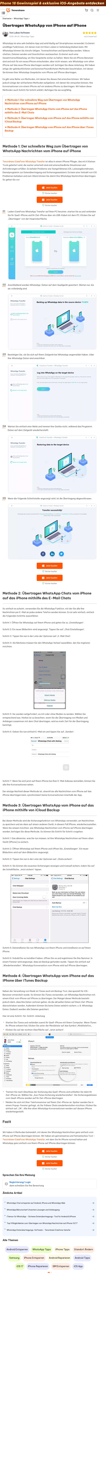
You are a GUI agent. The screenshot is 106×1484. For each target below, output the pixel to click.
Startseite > (8, 18)
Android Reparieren (59, 1257)
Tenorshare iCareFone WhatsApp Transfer (24, 161)
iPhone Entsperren (34, 1257)
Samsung (14, 1257)
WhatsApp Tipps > (22, 18)
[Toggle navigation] (97, 10)
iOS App (78, 1266)
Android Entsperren (17, 1249)
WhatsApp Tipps (27, 36)
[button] (49, 1272)
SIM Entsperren (61, 1266)
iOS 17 (20, 1266)
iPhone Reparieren (38, 1266)
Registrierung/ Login (20, 1182)
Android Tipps (82, 1257)
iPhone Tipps (62, 1249)
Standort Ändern (83, 1249)
